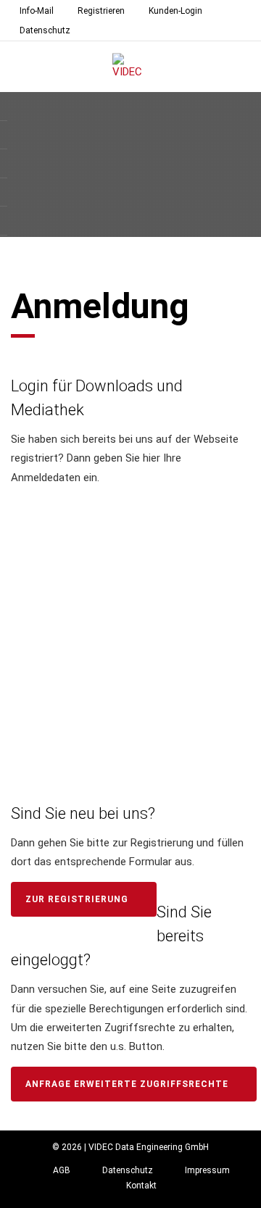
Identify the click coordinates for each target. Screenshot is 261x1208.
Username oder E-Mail (74, 516)
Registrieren (101, 11)
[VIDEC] (130, 67)
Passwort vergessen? (130, 713)
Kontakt (141, 1185)
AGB (61, 1170)
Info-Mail (37, 11)
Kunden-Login (175, 11)
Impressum (207, 1170)
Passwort (40, 576)
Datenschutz (45, 30)
